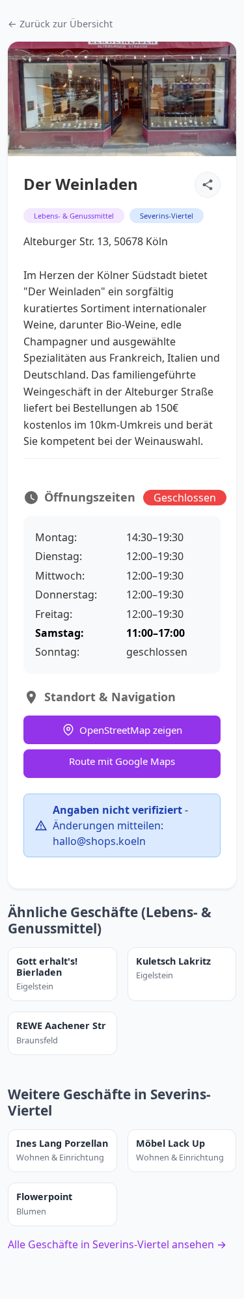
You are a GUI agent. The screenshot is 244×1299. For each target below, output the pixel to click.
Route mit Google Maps (122, 761)
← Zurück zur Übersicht (60, 24)
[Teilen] (208, 185)
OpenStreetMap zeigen (130, 729)
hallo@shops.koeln (99, 841)
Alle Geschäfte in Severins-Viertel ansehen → (117, 1244)
